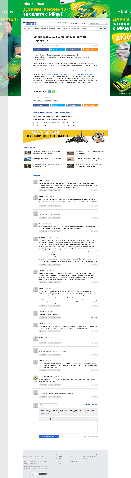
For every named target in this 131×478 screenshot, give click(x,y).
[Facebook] (76, 23)
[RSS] (72, 23)
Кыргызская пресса (75, 454)
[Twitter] (80, 23)
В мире (58, 465)
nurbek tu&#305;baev (45, 376)
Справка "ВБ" (86, 458)
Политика (36, 28)
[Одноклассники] (78, 23)
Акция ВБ (83, 28)
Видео (71, 459)
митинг (40, 100)
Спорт (66, 28)
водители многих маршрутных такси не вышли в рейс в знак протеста (71, 74)
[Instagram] (84, 23)
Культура (59, 28)
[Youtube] (82, 23)
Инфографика (73, 461)
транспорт (48, 100)
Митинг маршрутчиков (49, 113)
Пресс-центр (99, 454)
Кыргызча (26, 19)
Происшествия (74, 28)
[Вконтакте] (74, 23)
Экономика (44, 28)
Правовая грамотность (89, 456)
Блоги (71, 456)
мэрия (55, 100)
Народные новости (74, 453)
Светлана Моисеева (52, 45)
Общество (52, 28)
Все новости (28, 28)
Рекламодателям (103, 19)
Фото (71, 458)
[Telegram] (86, 23)
